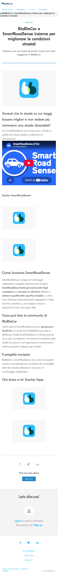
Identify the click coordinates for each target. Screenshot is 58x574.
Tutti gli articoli (7, 10)
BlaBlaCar (8, 3)
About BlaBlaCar (29, 551)
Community (43, 10)
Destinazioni (21, 10)
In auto (32, 10)
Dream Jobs (29, 555)
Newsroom (29, 560)
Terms (5, 569)
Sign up (38, 525)
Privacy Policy (14, 569)
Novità (29, 23)
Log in (17, 520)
